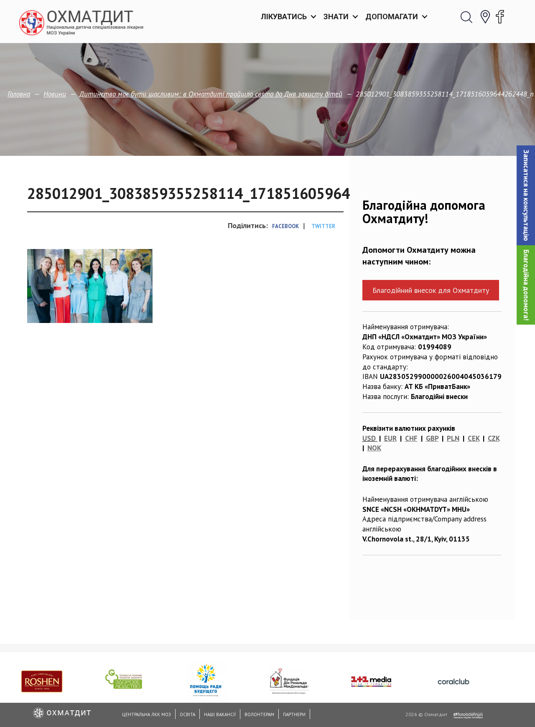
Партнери (294, 714)
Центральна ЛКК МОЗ (146, 714)
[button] (526, 195)
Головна (19, 94)
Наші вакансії (220, 714)
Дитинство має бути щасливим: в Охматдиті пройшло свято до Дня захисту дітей (210, 94)
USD (369, 438)
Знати (336, 16)
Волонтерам (259, 714)
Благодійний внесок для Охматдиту (430, 290)
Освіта (187, 714)
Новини (54, 94)
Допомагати (391, 16)
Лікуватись (284, 16)
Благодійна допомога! (526, 284)
